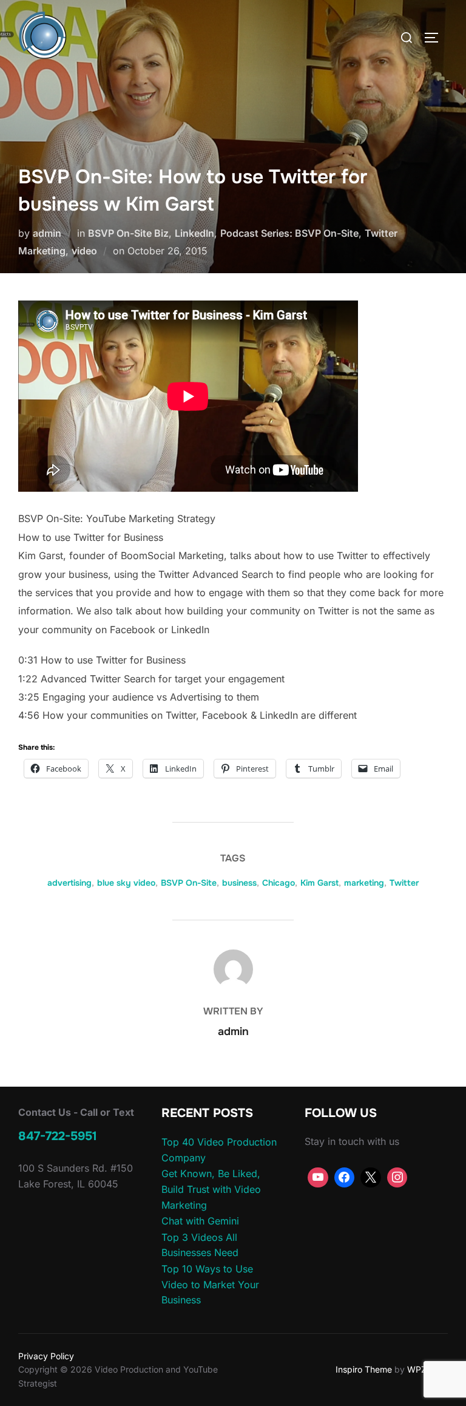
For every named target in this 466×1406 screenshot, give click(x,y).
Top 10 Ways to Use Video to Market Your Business (210, 1284)
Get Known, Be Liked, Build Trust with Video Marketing (211, 1189)
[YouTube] (318, 1177)
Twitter (404, 882)
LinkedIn (194, 233)
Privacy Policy (46, 1356)
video (84, 251)
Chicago (278, 882)
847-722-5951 (57, 1136)
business (239, 882)
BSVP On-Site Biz (128, 233)
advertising (69, 882)
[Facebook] (344, 1177)
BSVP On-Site (189, 882)
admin (47, 233)
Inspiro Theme (364, 1369)
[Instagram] (397, 1177)
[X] (370, 1177)
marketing (364, 882)
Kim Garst (319, 882)
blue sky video (126, 882)
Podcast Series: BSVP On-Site (289, 233)
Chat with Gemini (200, 1221)
